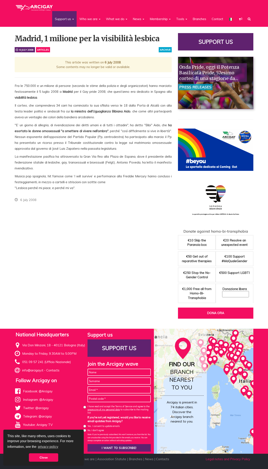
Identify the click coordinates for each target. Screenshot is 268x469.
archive (165, 49)
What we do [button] (115, 19)
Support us (215, 41)
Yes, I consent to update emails (104, 426)
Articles (43, 49)
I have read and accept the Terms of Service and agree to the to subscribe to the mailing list (118, 409)
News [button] (137, 19)
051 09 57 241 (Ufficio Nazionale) (46, 362)
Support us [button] (63, 19)
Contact (217, 19)
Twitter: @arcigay (36, 408)
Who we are (85, 459)
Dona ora (215, 313)
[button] (240, 19)
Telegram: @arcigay (37, 416)
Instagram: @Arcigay (38, 400)
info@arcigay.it (32, 370)
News (149, 459)
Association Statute (111, 459)
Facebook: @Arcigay (38, 391)
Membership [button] (159, 19)
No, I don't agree (96, 430)
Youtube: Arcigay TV (38, 425)
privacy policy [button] (48, 446)
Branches (199, 19)
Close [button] (44, 457)
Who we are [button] (88, 19)
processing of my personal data (104, 409)
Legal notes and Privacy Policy (228, 459)
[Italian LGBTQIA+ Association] (34, 6)
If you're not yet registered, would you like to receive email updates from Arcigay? (119, 419)
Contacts (52, 370)
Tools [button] (180, 19)
